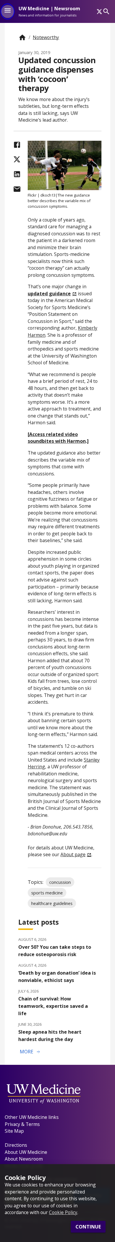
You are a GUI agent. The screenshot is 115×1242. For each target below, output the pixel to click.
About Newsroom (24, 1159)
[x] (99, 11)
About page (73, 854)
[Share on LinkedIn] (17, 174)
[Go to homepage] (22, 37)
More (30, 1052)
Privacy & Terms (22, 1124)
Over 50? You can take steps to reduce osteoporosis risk (54, 951)
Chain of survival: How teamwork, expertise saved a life (53, 1006)
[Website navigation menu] (7, 11)
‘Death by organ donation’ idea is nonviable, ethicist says (57, 976)
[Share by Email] (17, 189)
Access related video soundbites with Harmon (57, 438)
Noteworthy (46, 37)
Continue (88, 1226)
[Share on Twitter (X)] (17, 159)
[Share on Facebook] (17, 144)
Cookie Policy (63, 1212)
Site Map (14, 1131)
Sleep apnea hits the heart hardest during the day (49, 1035)
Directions (16, 1145)
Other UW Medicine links (32, 1117)
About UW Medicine (26, 1152)
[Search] (106, 11)
